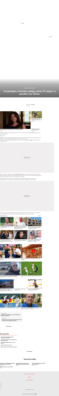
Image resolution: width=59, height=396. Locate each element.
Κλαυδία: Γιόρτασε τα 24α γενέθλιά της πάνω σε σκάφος (9, 346)
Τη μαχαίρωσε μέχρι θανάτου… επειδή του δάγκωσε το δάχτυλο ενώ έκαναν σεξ (10, 315)
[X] (5, 329)
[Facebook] (1, 329)
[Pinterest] (8, 329)
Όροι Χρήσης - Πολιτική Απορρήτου (29, 373)
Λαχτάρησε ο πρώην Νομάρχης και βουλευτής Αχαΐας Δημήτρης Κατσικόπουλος (7, 337)
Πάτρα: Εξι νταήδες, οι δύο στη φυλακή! (6, 366)
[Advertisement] (29, 57)
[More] (15, 329)
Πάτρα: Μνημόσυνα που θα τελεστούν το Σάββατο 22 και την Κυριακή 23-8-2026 (22, 364)
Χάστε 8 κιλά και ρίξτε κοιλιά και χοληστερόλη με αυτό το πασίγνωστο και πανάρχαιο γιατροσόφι (12, 320)
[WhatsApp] (11, 329)
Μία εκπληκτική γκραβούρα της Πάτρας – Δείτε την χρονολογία (38, 364)
